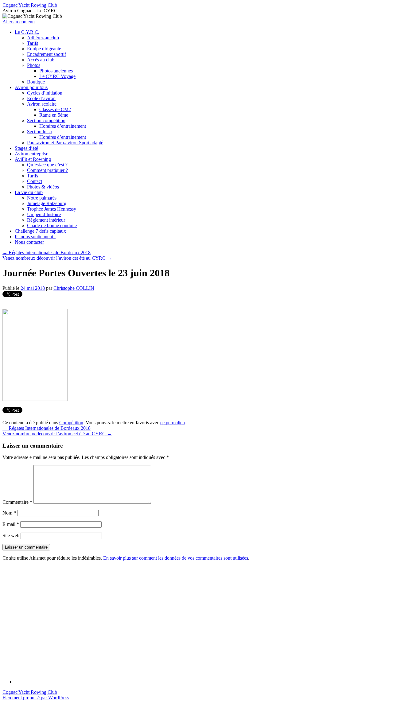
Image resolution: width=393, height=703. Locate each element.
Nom (9, 512)
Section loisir (39, 131)
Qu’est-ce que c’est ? (47, 164)
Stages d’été (26, 148)
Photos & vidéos (43, 186)
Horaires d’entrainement (62, 126)
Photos (33, 65)
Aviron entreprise (31, 153)
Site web (10, 535)
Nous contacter (29, 242)
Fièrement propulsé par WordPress (35, 697)
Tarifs (32, 43)
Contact (34, 181)
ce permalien (172, 422)
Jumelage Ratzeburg (46, 203)
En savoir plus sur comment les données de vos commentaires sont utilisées (175, 558)
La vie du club (29, 192)
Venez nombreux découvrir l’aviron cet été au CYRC (57, 258)
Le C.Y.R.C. (27, 32)
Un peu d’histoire (44, 214)
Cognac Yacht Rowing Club (29, 5)
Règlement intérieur (46, 220)
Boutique (36, 81)
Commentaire (17, 502)
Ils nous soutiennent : (35, 236)
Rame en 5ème (53, 115)
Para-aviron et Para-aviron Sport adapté (65, 142)
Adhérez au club (43, 37)
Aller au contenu (18, 21)
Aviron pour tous (31, 87)
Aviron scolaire (41, 104)
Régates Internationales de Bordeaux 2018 (46, 252)
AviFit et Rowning (33, 159)
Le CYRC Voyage (57, 76)
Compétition (71, 422)
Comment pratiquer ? (47, 170)
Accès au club (40, 59)
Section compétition (46, 120)
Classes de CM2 (55, 109)
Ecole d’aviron (41, 98)
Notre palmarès (41, 197)
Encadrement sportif (46, 54)
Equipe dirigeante (44, 48)
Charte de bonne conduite (52, 225)
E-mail (10, 524)
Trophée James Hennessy (51, 209)
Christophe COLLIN (73, 288)
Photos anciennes (56, 70)
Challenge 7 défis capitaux (40, 231)
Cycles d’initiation (44, 92)
